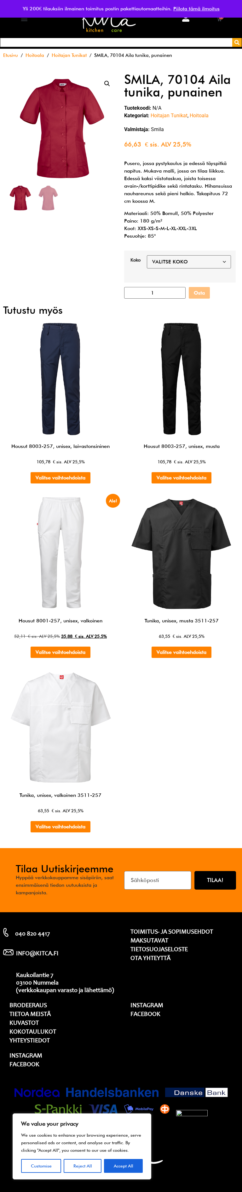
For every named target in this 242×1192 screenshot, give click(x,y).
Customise (41, 1165)
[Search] (237, 42)
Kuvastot (24, 1023)
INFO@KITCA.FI (37, 954)
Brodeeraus (28, 1006)
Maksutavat (149, 941)
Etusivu (10, 55)
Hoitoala (35, 55)
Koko (135, 260)
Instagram (25, 1056)
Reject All (82, 1165)
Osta (199, 293)
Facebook (24, 1065)
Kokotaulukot (32, 1032)
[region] (82, 1146)
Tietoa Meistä (30, 1015)
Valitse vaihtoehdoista (60, 478)
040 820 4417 (32, 934)
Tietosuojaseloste (159, 950)
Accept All (123, 1165)
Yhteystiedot (29, 1041)
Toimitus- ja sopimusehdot (171, 932)
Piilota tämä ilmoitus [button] (196, 9)
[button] (24, 19)
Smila (157, 129)
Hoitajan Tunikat (69, 55)
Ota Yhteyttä (150, 959)
